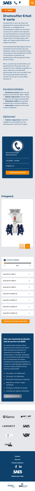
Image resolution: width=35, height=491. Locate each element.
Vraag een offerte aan (17, 172)
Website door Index (17, 476)
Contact (17, 456)
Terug (9, 10)
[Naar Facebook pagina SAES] (15, 466)
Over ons (17, 459)
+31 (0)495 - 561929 (12, 161)
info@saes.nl (10, 166)
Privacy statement (17, 463)
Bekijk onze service (13, 396)
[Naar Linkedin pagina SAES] (20, 466)
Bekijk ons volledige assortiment (15, 321)
